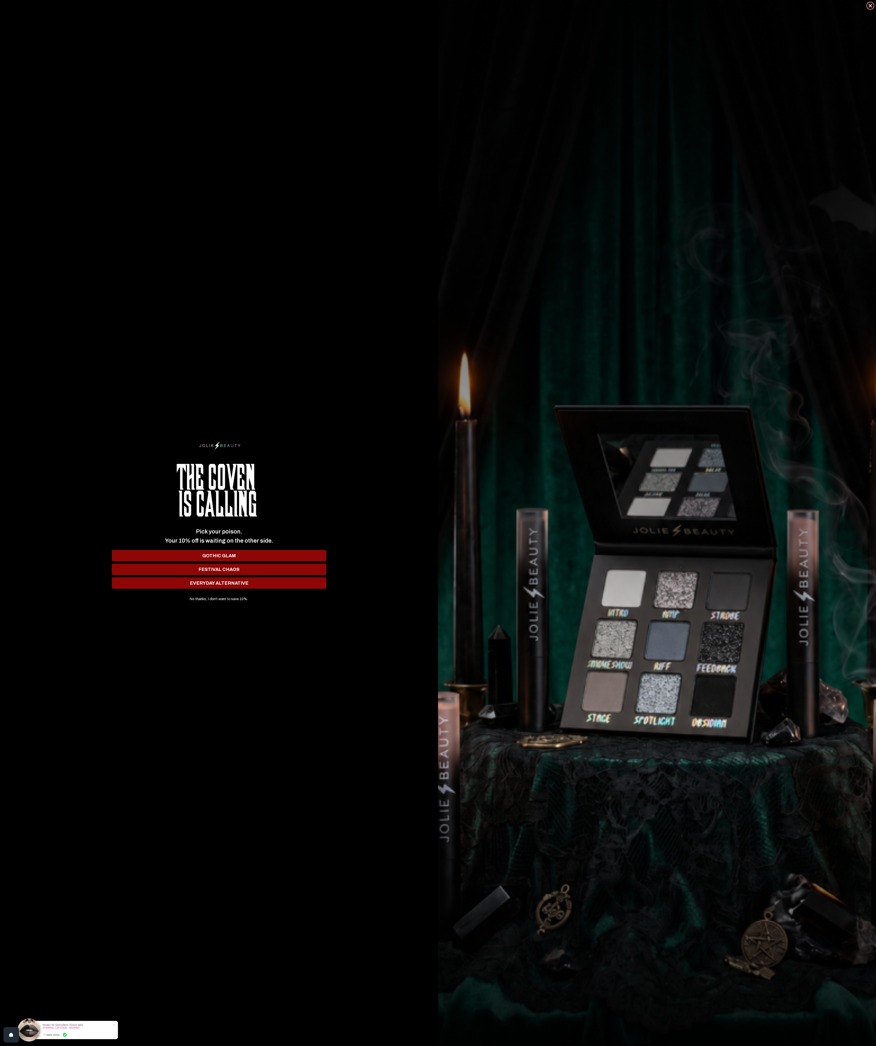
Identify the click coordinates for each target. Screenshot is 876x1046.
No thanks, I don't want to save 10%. (219, 599)
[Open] (11, 1035)
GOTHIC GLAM (219, 555)
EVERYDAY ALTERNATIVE (219, 583)
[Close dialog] (870, 5)
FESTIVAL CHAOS (219, 569)
